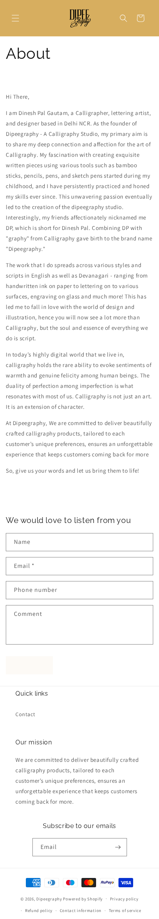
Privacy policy (124, 899)
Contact (25, 714)
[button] (15, 18)
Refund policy (38, 910)
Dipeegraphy (49, 898)
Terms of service (125, 910)
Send (29, 665)
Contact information (80, 910)
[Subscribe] (118, 847)
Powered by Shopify (83, 898)
